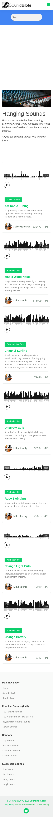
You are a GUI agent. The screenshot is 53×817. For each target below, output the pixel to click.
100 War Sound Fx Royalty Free (18, 717)
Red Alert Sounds (11, 746)
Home (5, 688)
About (33, 804)
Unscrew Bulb (14, 427)
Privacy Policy (43, 804)
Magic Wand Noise (17, 276)
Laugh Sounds (9, 784)
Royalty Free (8, 698)
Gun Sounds (9, 769)
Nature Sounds (10, 727)
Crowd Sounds (10, 756)
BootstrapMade (22, 804)
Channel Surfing (16, 350)
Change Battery (15, 637)
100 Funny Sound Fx (12, 712)
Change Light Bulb (18, 566)
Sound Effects (9, 693)
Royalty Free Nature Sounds (16, 722)
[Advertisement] (26, 53)
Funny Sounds (9, 779)
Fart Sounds (8, 774)
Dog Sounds (8, 741)
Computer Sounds (11, 751)
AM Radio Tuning (17, 206)
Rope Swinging (15, 498)
